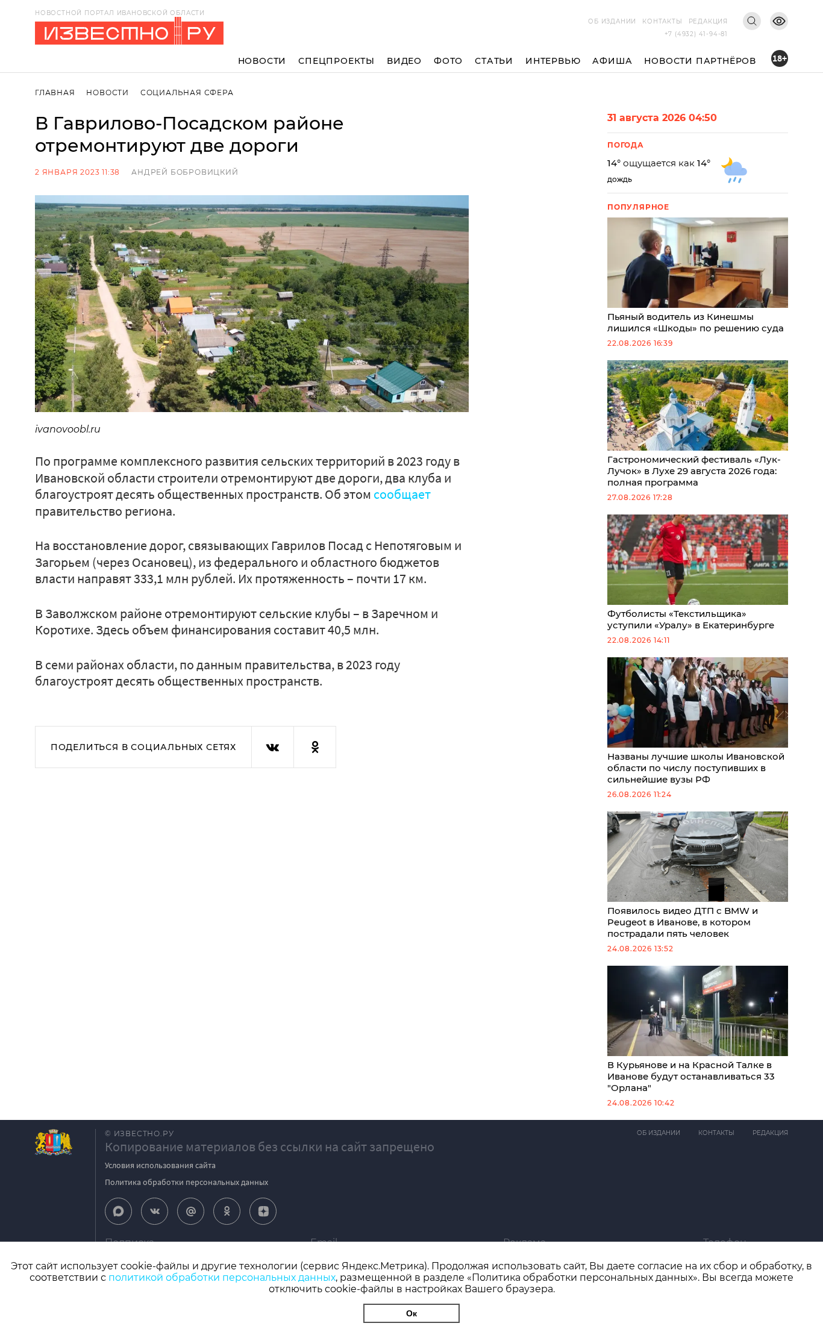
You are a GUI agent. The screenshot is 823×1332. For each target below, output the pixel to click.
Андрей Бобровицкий (184, 172)
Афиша (612, 60)
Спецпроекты (336, 60)
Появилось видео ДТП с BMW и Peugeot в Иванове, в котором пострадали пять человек (682, 922)
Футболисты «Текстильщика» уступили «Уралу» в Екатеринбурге (690, 619)
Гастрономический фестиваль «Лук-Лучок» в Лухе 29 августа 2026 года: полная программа (694, 471)
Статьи (494, 60)
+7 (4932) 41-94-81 (696, 34)
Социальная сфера (187, 92)
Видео (404, 60)
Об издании (612, 21)
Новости (262, 60)
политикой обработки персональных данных (222, 1277)
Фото (448, 60)
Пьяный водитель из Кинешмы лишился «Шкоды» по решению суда (695, 322)
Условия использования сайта (160, 1165)
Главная (55, 92)
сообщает (402, 494)
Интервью (552, 60)
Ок (411, 1313)
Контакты (662, 21)
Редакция (708, 21)
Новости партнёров (700, 60)
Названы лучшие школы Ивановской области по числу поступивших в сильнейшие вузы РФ (695, 768)
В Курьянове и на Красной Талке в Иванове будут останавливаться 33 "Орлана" (691, 1076)
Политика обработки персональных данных (186, 1182)
